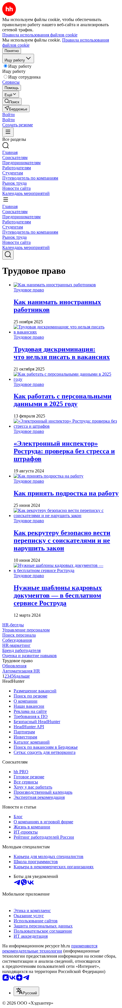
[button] (8, 114)
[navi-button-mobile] (8, 132)
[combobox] (26, 991)
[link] (12, 101)
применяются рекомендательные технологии (49, 948)
